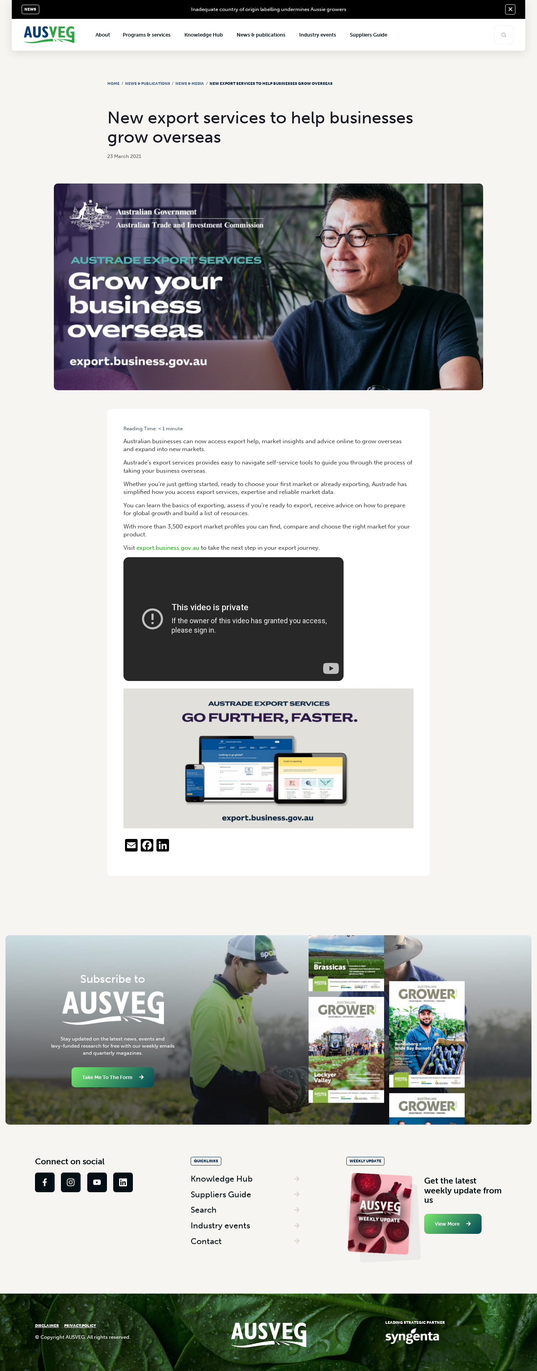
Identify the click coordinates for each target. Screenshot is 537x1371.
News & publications (147, 83)
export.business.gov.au (167, 547)
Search (204, 1210)
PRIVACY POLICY (80, 1325)
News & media (189, 83)
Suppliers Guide (221, 1194)
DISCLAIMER (47, 1325)
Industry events (220, 1225)
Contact (206, 1241)
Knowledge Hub (222, 1179)
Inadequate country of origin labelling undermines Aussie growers (268, 9)
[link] (45, 1182)
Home (113, 83)
